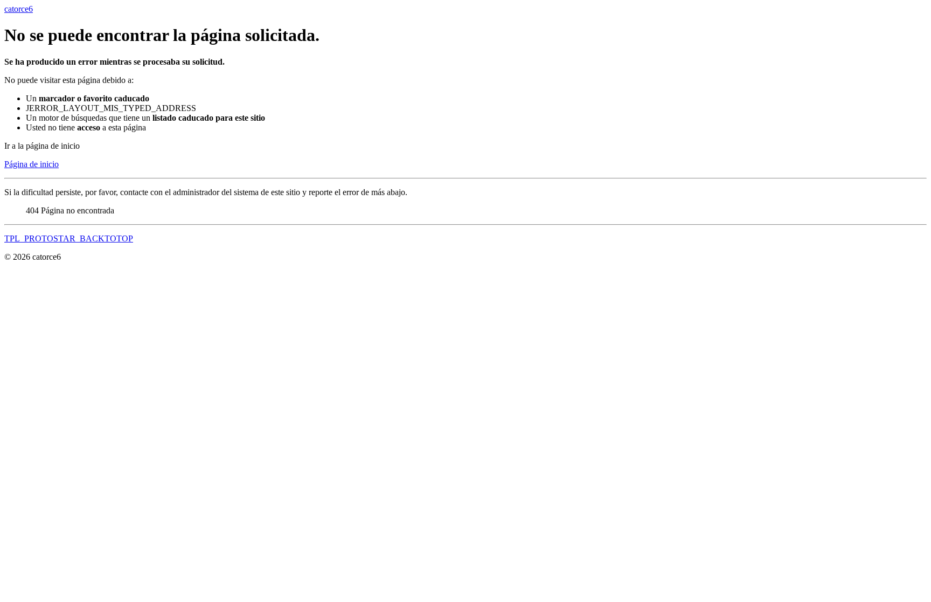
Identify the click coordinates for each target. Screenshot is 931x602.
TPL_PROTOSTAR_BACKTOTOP (68, 238)
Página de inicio (31, 164)
